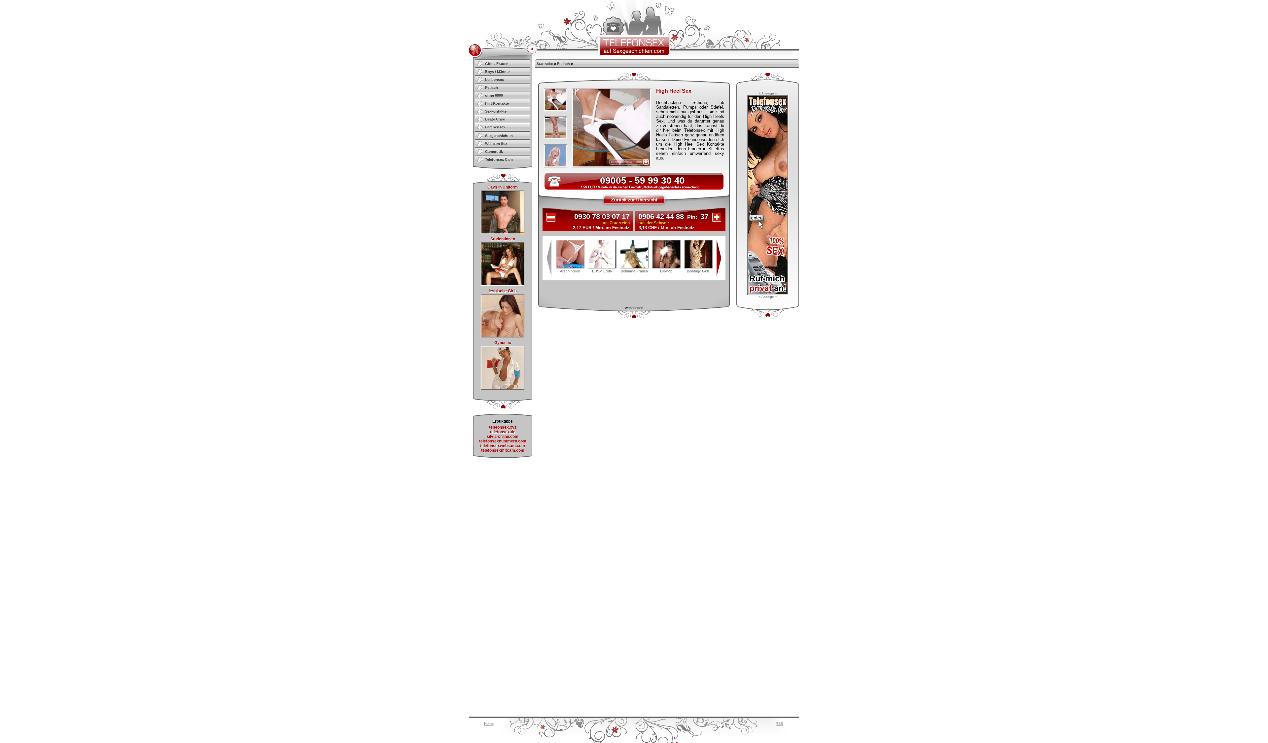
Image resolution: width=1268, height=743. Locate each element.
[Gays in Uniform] (502, 233)
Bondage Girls (698, 271)
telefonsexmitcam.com (502, 450)
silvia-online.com (502, 436)
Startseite (545, 64)
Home (489, 723)
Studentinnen (502, 239)
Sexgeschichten (499, 136)
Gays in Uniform (502, 187)
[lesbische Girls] (502, 336)
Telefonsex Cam (499, 159)
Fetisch (491, 87)
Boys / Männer (497, 72)
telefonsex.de (502, 432)
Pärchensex (495, 127)
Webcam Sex (496, 144)
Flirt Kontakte (497, 103)
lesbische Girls (503, 291)
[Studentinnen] (502, 285)
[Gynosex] (502, 388)
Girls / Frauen (497, 64)
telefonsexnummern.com (502, 441)
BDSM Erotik (602, 271)
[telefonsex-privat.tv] (767, 294)
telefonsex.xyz (502, 427)
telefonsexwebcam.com (502, 445)
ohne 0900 (494, 95)
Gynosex (502, 342)
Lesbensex (494, 80)
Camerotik (494, 152)
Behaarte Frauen (634, 271)
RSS (779, 723)
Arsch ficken (570, 271)
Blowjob (666, 271)
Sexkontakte (496, 111)
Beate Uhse (495, 119)
